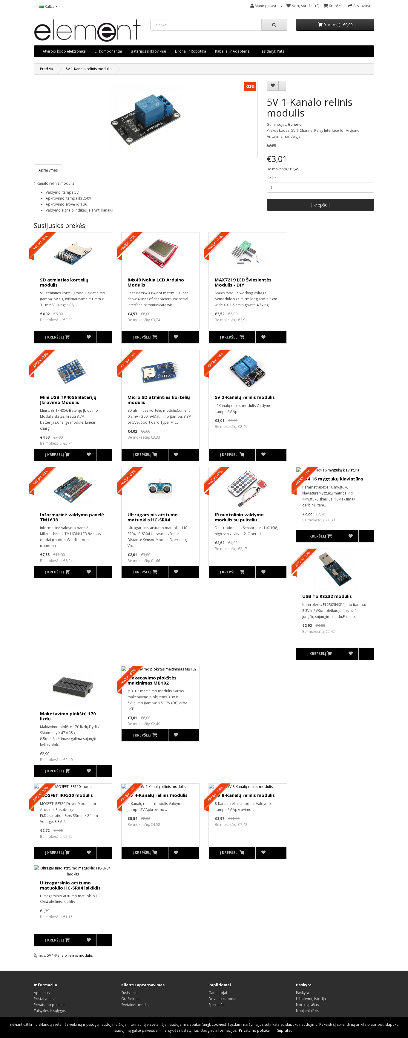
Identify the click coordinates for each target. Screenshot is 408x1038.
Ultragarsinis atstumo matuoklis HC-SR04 (153, 517)
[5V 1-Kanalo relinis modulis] (146, 119)
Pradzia (46, 68)
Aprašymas (48, 170)
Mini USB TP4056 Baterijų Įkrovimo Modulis (68, 399)
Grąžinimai (130, 998)
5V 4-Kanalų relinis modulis (158, 795)
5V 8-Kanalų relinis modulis (245, 795)
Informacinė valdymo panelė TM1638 (72, 517)
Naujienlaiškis (307, 1010)
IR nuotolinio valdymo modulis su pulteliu (239, 517)
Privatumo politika (49, 1004)
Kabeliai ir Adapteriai (233, 51)
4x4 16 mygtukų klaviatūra (332, 479)
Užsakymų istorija (311, 998)
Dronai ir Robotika (190, 51)
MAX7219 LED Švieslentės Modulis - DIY (243, 282)
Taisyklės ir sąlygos (50, 1010)
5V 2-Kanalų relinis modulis (245, 397)
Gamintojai (217, 992)
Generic (294, 124)
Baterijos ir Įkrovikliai (148, 51)
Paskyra (302, 992)
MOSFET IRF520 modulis (66, 795)
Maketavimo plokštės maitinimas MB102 (152, 680)
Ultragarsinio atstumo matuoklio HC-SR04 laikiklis (70, 885)
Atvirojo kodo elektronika (64, 51)
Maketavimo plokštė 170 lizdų (68, 716)
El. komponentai (108, 51)
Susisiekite (130, 992)
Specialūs (216, 1004)
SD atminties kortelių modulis (64, 282)
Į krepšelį (320, 205)
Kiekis (271, 177)
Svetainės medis (134, 1004)
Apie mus (42, 992)
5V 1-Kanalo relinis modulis (88, 68)
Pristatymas (43, 998)
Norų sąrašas (307, 1004)
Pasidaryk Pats (272, 51)
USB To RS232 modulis (327, 596)
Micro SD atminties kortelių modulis (159, 399)
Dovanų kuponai (222, 998)
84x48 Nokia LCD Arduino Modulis (156, 282)
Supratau (284, 1030)
